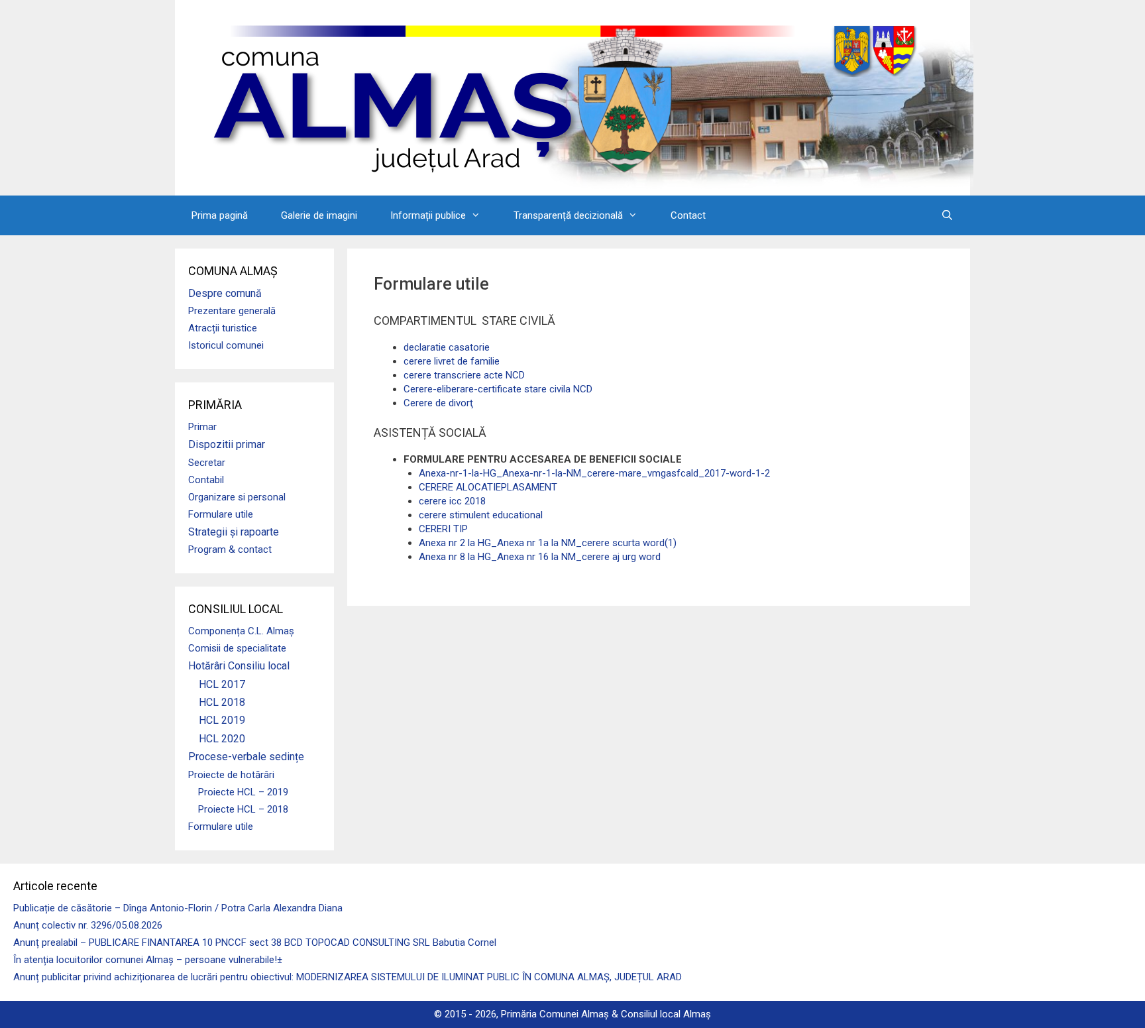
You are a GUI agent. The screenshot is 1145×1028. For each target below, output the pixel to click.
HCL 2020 (222, 738)
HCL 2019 (222, 720)
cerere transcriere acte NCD (464, 375)
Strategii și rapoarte (233, 532)
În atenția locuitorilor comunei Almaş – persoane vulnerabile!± (147, 960)
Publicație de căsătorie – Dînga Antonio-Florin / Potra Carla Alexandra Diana (178, 908)
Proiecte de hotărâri (231, 775)
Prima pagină (219, 215)
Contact (688, 215)
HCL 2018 (222, 702)
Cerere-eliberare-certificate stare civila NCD (498, 389)
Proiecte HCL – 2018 (243, 809)
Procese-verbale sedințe (246, 756)
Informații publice (428, 215)
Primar (202, 427)
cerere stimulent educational (481, 515)
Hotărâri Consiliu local (239, 665)
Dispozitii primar (226, 444)
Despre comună (225, 293)
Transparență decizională (568, 215)
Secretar (206, 463)
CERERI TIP (443, 529)
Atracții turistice (222, 328)
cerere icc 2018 (452, 501)
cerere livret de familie (452, 361)
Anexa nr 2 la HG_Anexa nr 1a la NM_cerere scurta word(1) (548, 543)
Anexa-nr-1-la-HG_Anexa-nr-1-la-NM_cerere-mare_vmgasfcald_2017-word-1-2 (594, 473)
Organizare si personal (237, 497)
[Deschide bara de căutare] (947, 215)
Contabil (206, 480)
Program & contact (230, 549)
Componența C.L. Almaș (241, 631)
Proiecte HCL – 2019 (243, 792)
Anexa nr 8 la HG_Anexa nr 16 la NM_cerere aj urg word (540, 557)
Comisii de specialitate (237, 648)
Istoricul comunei (226, 345)
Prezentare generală (232, 311)
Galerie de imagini (319, 215)
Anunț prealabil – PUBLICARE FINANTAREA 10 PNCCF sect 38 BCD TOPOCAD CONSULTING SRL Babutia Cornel (254, 942)
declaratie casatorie (447, 347)
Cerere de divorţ (438, 403)
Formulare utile (220, 514)
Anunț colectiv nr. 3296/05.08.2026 (87, 925)
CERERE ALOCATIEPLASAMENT (488, 487)
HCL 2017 (222, 684)
